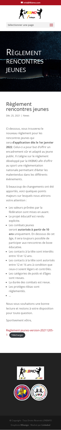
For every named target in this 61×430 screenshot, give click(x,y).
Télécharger (17, 335)
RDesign (25, 425)
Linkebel (46, 425)
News (26, 115)
